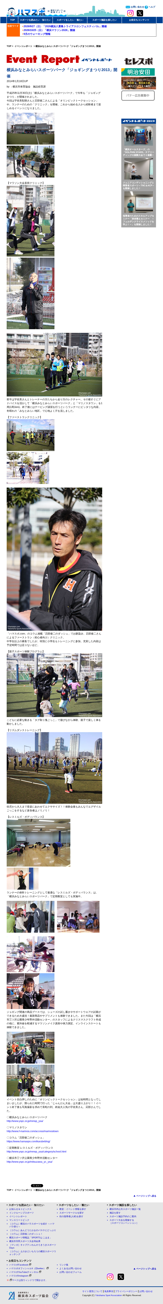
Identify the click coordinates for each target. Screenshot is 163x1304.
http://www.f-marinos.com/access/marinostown (33, 1131)
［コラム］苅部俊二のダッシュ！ (26, 1234)
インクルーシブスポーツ (21, 1213)
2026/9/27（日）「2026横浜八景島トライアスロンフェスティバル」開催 (65, 26)
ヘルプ (151, 7)
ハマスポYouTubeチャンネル (23, 1272)
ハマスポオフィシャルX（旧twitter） (27, 1268)
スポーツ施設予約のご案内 (123, 1216)
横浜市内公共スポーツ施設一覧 (125, 1209)
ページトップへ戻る (146, 1196)
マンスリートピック (19, 1220)
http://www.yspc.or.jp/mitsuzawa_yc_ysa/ (29, 1161)
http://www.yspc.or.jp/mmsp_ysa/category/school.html (36, 1151)
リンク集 (63, 1265)
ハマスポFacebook (18, 1265)
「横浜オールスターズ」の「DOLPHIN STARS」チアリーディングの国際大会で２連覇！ (138, 152)
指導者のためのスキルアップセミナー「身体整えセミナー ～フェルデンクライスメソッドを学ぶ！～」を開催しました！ (138, 220)
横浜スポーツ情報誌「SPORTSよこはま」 (30, 1237)
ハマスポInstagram (18, 1276)
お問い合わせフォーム (70, 1272)
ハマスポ (37, 11)
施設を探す (115, 1213)
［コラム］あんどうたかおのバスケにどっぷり (32, 1230)
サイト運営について (92, 1291)
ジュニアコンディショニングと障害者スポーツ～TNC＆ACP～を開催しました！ (138, 185)
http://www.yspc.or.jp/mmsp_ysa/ (25, 1121)
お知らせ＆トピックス (20, 1209)
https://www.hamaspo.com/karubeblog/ (28, 1141)
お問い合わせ (137, 7)
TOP (12, 20)
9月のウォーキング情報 (37, 34)
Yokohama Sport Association (108, 1295)
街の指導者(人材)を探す (71, 1216)
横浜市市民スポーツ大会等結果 (24, 1241)
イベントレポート (23, 46)
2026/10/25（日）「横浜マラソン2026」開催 (49, 30)
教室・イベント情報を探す (72, 1209)
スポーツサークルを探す (71, 1213)
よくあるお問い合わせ (70, 1268)
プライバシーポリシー (126, 1291)
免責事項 (108, 1291)
